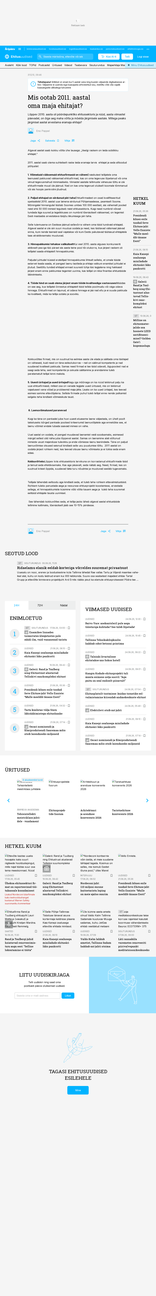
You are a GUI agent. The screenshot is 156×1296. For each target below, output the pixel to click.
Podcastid (44, 65)
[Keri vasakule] (8, 800)
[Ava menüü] (20, 49)
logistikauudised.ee (78, 49)
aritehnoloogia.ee (135, 49)
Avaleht (9, 65)
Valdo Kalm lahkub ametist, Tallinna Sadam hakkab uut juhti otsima (95, 942)
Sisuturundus (97, 65)
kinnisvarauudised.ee (36, 49)
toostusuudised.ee (57, 49)
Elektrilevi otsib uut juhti (106, 710)
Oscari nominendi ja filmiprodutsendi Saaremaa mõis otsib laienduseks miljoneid (45, 730)
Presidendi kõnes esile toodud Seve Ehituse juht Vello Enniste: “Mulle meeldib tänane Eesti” (44, 693)
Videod (68, 65)
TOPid (32, 65)
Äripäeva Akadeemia (28, 809)
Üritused (57, 65)
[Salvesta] (69, 628)
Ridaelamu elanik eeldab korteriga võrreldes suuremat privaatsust (72, 568)
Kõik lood (21, 65)
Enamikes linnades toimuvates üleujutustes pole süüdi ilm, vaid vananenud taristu (45, 636)
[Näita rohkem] (148, 49)
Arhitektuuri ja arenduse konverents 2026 (90, 814)
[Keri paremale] (147, 800)
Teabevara (80, 65)
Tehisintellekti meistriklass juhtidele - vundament (28, 817)
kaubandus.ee (96, 49)
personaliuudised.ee (115, 49)
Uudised (29, 648)
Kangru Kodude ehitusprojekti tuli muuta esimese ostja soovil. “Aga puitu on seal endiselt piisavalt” (106, 677)
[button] (37, 996)
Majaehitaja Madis (117, 65)
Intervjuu (86, 875)
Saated (9, 931)
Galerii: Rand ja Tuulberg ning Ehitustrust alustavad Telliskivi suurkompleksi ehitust (45, 673)
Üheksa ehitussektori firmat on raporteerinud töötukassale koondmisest (21, 887)
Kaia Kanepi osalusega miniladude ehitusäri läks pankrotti (142, 261)
